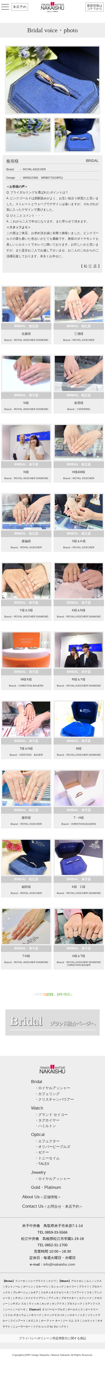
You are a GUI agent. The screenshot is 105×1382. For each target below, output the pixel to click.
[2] (48, 994)
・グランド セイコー (51, 1115)
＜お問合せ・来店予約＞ (52, 1206)
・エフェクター (47, 1141)
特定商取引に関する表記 (69, 1338)
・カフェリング (47, 1094)
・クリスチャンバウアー (54, 1099)
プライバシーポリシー (34, 1338)
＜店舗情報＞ (41, 1197)
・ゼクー (42, 1152)
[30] (59, 994)
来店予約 (20, 7)
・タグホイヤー (47, 1120)
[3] (52, 994)
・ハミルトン (45, 1126)
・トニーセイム (47, 1158)
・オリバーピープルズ (52, 1147)
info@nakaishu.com (59, 1264)
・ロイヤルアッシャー (52, 1088)
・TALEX (42, 1164)
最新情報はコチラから (94, 7)
